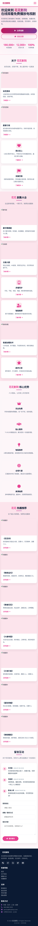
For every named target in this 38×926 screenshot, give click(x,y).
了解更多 (5, 100)
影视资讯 (4, 888)
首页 (2, 871)
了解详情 (5, 237)
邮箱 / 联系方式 (8, 813)
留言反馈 (20, 36)
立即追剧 (20, 30)
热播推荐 (4, 879)
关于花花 (4, 874)
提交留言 (11, 839)
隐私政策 (4, 895)
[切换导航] (35, 3)
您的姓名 (5, 803)
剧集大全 (4, 876)
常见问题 (4, 893)
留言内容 (5, 822)
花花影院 (6, 3)
